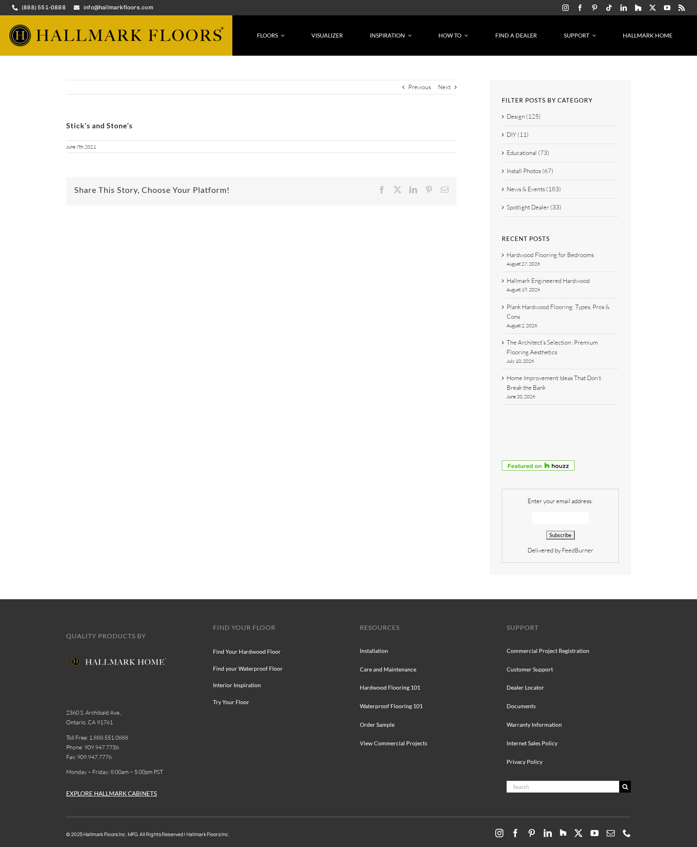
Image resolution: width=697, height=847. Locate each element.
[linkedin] (623, 7)
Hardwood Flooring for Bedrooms (550, 255)
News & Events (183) (534, 189)
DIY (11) (518, 134)
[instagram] (565, 7)
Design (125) (524, 116)
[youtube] (667, 7)
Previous (419, 87)
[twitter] (652, 7)
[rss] (681, 7)
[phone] (627, 833)
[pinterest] (594, 7)
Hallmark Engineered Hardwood (548, 280)
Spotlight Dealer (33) (534, 207)
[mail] (611, 833)
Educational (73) (528, 153)
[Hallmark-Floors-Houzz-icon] (638, 7)
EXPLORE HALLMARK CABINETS (111, 793)
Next (444, 87)
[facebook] (580, 7)
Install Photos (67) (530, 171)
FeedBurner (577, 550)
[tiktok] (609, 7)
